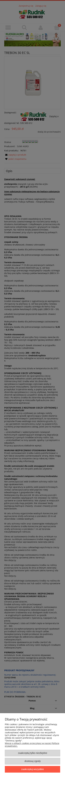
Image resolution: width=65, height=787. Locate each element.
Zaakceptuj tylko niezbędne (32, 753)
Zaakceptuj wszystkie (32, 769)
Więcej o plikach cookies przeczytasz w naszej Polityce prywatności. (32, 744)
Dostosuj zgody (32, 761)
